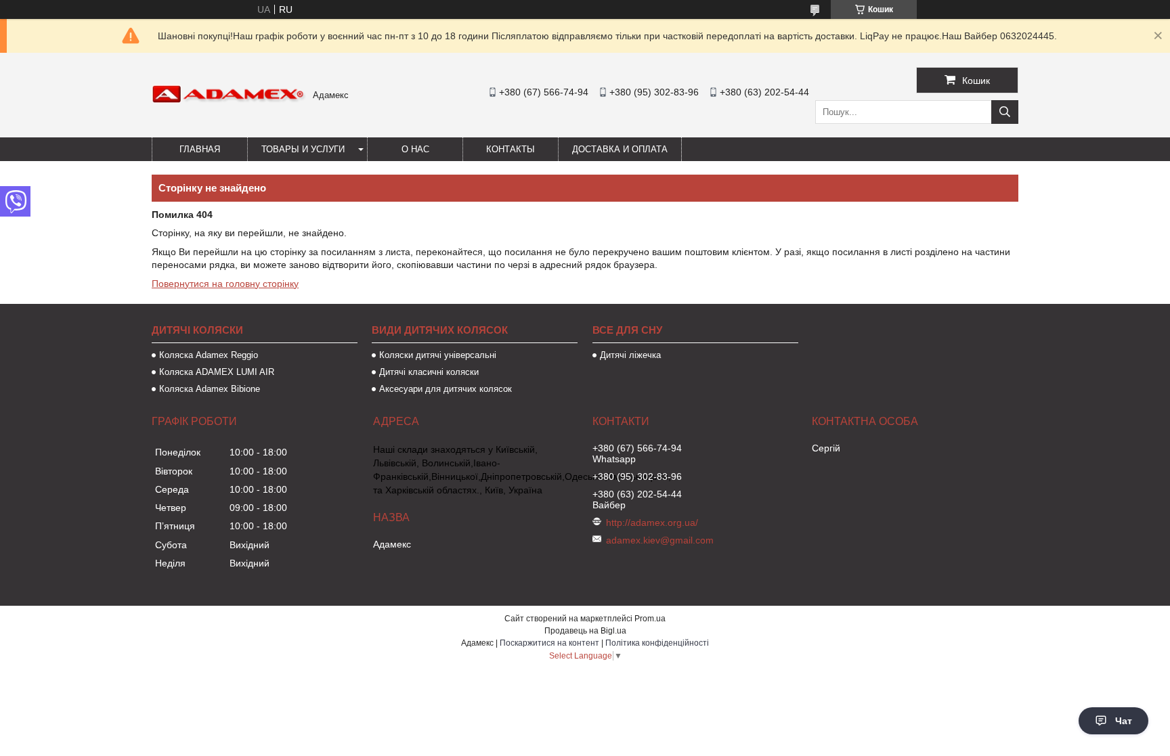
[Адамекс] (229, 100)
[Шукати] (1004, 112)
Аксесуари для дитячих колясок (445, 389)
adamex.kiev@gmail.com (660, 540)
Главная (199, 149)
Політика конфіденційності (657, 643)
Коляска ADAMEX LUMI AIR (216, 372)
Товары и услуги (303, 149)
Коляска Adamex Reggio (208, 355)
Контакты (510, 149)
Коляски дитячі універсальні (437, 355)
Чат (1123, 720)
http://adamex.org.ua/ (652, 522)
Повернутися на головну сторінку (225, 283)
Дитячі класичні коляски (429, 372)
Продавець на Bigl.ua (585, 631)
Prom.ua (650, 618)
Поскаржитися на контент (549, 643)
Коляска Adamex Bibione (209, 389)
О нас (415, 149)
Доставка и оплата (620, 149)
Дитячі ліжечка (630, 355)
